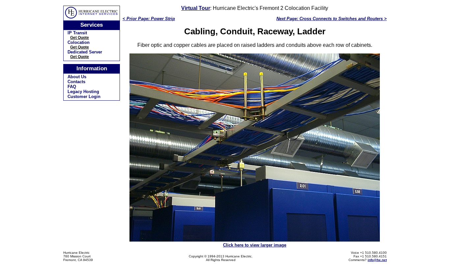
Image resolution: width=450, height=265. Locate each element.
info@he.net (377, 260)
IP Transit (77, 32)
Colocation (79, 42)
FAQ (72, 86)
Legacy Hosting (83, 91)
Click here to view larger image (254, 245)
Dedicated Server (85, 52)
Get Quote (79, 37)
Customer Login (84, 96)
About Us (77, 76)
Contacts (76, 81)
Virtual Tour (195, 8)
